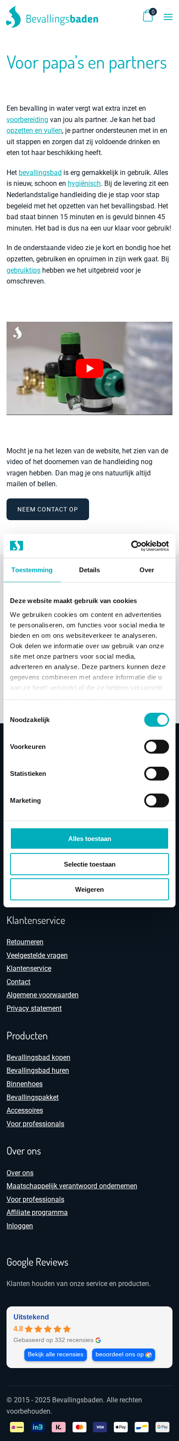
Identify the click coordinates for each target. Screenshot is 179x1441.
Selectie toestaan (90, 863)
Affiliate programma (37, 1212)
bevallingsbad (40, 172)
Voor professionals (35, 1124)
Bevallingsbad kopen (38, 1057)
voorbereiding (27, 119)
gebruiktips (23, 270)
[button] (168, 16)
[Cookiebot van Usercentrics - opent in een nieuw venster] (131, 545)
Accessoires (25, 1110)
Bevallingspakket (33, 1097)
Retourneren (25, 942)
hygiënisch (84, 183)
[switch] (156, 747)
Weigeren (89, 889)
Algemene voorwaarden (43, 995)
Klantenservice (29, 968)
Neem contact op (47, 509)
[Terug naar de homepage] (52, 16)
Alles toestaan (89, 838)
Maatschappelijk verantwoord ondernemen (72, 1186)
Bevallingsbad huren (38, 1070)
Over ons (20, 1173)
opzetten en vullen (34, 130)
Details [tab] (89, 570)
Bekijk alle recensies (55, 1354)
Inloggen (20, 1226)
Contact (18, 982)
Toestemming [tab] (32, 570)
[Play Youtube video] (89, 368)
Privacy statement (34, 1008)
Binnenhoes (25, 1084)
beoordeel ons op (120, 1354)
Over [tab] (146, 570)
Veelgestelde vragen (37, 955)
